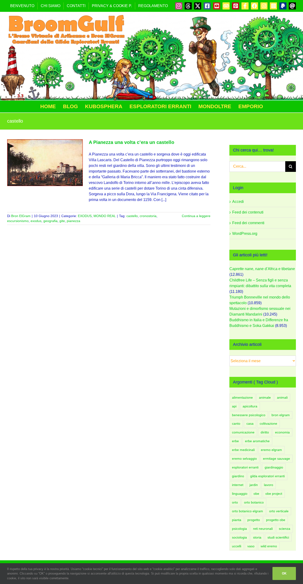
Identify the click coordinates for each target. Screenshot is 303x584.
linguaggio (239, 493)
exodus (36, 221)
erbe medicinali (243, 450)
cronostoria (148, 216)
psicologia (239, 529)
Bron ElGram (21, 216)
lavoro (268, 485)
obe (256, 493)
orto (235, 502)
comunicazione (243, 432)
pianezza (73, 221)
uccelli (236, 546)
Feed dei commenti (248, 223)
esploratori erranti (245, 467)
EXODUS (85, 216)
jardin (254, 485)
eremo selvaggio (244, 458)
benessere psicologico (248, 415)
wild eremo (269, 546)
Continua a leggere (196, 216)
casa (250, 423)
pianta (236, 520)
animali (282, 397)
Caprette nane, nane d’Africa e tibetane (262, 269)
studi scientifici (278, 537)
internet (237, 485)
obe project (273, 493)
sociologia (239, 537)
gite (62, 221)
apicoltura (250, 406)
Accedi (238, 202)
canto (236, 423)
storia (257, 537)
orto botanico (254, 502)
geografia (50, 221)
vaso (250, 546)
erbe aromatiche (257, 441)
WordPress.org (244, 234)
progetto (253, 520)
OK (284, 573)
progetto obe (275, 520)
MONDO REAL (105, 216)
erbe (235, 441)
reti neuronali (263, 529)
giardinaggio (274, 467)
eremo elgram (271, 450)
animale (265, 397)
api (234, 406)
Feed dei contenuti (247, 212)
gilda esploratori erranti (267, 476)
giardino (238, 476)
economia (282, 432)
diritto (265, 432)
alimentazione (242, 397)
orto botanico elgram (247, 511)
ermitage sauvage (276, 458)
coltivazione (268, 423)
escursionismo (18, 221)
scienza (284, 529)
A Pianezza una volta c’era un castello (131, 142)
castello (132, 216)
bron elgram (281, 415)
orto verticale (279, 511)
